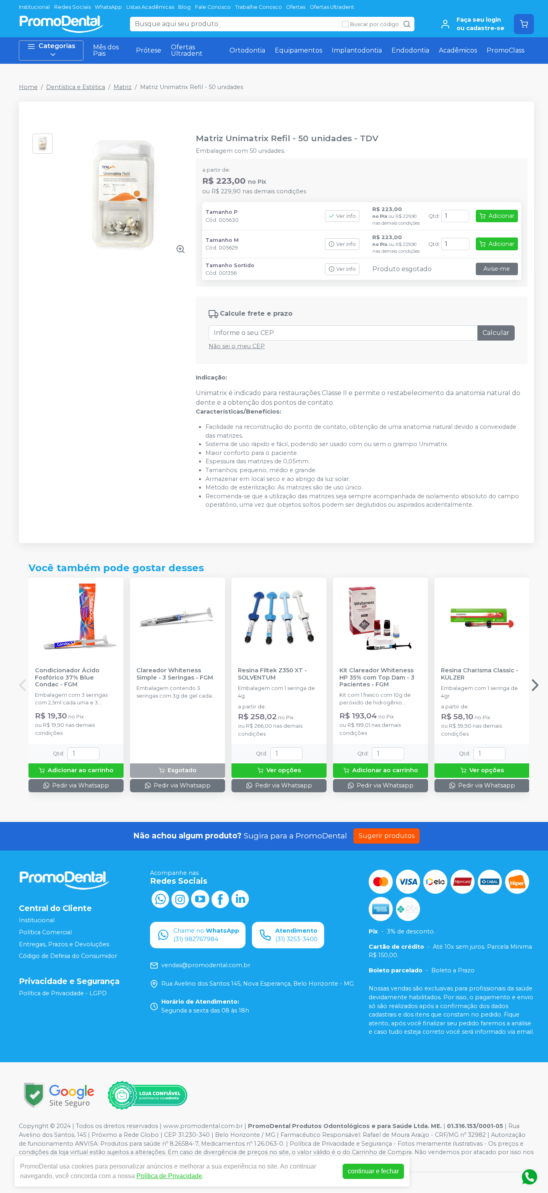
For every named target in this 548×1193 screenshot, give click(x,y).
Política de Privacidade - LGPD (63, 993)
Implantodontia (357, 50)
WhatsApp (108, 7)
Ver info (346, 216)
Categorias (57, 46)
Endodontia (410, 50)
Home (28, 87)
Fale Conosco (213, 7)
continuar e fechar (373, 1171)
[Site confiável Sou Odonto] (147, 1095)
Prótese (148, 50)
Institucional (34, 7)
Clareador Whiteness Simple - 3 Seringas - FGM (174, 674)
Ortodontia (247, 50)
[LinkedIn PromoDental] (240, 898)
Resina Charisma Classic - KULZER (479, 674)
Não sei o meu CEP (237, 346)
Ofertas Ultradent (332, 7)
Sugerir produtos (386, 836)
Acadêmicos (458, 50)
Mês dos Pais (106, 50)
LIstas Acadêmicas (150, 7)
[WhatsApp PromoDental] (160, 898)
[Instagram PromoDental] (180, 898)
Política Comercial (45, 932)
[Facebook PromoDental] (220, 898)
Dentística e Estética (75, 87)
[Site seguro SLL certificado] (59, 1095)
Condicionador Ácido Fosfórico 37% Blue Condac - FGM (67, 677)
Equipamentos (298, 50)
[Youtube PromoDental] (200, 898)
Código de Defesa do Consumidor (68, 956)
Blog (184, 7)
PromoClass (505, 50)
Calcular (496, 333)
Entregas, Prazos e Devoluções (64, 944)
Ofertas (295, 7)
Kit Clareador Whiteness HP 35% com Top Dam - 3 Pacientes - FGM (376, 677)
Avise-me (496, 268)
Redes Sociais (72, 7)
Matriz (123, 87)
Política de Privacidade (169, 1176)
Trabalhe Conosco (258, 7)
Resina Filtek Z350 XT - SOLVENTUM (272, 674)
